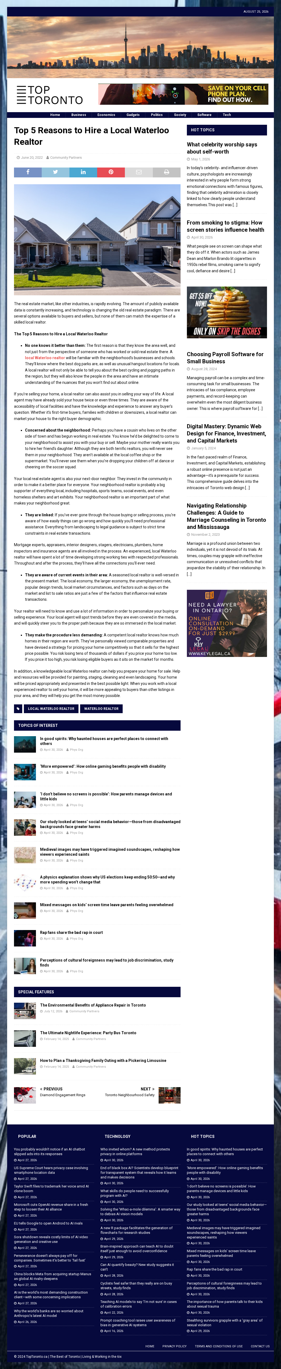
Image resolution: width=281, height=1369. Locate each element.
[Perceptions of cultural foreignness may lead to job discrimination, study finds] (25, 966)
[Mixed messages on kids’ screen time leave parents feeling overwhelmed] (25, 910)
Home (55, 115)
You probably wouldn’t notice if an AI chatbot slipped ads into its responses (49, 1151)
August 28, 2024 (204, 369)
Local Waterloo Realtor (51, 709)
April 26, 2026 (27, 1322)
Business (78, 115)
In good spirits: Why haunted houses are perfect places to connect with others (225, 1151)
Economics (106, 115)
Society (180, 115)
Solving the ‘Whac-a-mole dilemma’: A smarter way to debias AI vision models (140, 1211)
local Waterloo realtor (45, 358)
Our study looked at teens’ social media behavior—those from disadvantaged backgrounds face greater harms (227, 1209)
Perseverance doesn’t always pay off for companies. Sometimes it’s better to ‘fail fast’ (50, 1258)
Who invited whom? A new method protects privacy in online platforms (135, 1151)
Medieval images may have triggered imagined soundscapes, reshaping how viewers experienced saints (223, 1232)
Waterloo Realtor (101, 709)
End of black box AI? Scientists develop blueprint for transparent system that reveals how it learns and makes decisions (139, 1172)
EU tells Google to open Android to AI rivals (48, 1223)
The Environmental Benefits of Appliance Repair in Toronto (93, 1005)
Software (204, 115)
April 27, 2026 (27, 1160)
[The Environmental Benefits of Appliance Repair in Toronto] (25, 1011)
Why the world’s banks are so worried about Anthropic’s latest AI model (48, 1313)
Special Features (36, 992)
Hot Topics (203, 130)
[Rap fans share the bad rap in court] (25, 938)
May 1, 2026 (200, 159)
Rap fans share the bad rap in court (71, 932)
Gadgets (133, 115)
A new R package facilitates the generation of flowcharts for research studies (136, 1230)
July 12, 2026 (53, 1011)
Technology (117, 1136)
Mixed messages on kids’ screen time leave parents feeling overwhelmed (106, 905)
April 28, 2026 (113, 1275)
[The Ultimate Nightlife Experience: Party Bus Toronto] (25, 1038)
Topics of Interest (38, 725)
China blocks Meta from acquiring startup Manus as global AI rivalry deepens (52, 1276)
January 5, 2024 (203, 448)
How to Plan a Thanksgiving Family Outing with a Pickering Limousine (103, 1060)
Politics (157, 115)
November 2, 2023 (205, 534)
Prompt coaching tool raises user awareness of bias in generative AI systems (137, 1322)
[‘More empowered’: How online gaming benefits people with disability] (25, 772)
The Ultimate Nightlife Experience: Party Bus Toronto (88, 1033)
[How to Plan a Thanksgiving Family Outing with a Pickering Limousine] (25, 1066)
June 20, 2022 (32, 157)
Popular (27, 1136)
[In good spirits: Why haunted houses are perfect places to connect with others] (25, 744)
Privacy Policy (174, 1346)
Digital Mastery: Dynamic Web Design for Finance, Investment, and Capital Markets (226, 433)
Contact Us (260, 1346)
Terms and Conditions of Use (219, 1346)
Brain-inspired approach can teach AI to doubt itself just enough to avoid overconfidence (136, 1248)
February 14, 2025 (56, 1039)
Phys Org (76, 750)
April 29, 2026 (113, 1239)
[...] (235, 205)
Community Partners (66, 157)
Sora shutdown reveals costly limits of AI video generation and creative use (51, 1239)
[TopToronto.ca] (140, 75)
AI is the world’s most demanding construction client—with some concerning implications (51, 1294)
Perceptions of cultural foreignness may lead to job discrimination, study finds (224, 1285)
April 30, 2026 (53, 750)
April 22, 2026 (113, 1312)
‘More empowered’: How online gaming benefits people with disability (103, 766)
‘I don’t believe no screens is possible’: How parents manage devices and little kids (221, 1188)
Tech (227, 115)
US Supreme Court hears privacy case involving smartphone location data (51, 1170)
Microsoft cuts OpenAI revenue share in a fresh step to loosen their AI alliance (51, 1207)
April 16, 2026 (113, 1331)
